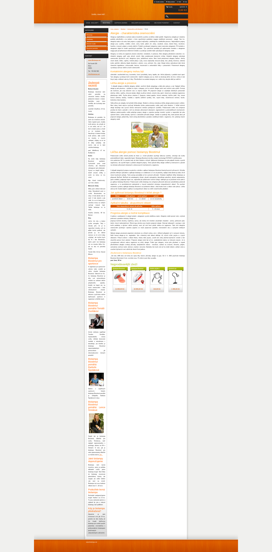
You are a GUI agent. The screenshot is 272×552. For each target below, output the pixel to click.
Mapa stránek (171, 1)
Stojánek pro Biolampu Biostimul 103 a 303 (175, 269)
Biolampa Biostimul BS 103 (119, 269)
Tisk (186, 1)
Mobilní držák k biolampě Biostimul (156, 269)
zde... (101, 455)
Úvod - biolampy (114, 29)
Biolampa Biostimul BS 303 (137, 269)
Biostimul (123, 29)
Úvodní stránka (160, 1)
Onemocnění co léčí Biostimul (135, 29)
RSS (180, 1)
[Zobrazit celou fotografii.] (119, 278)
